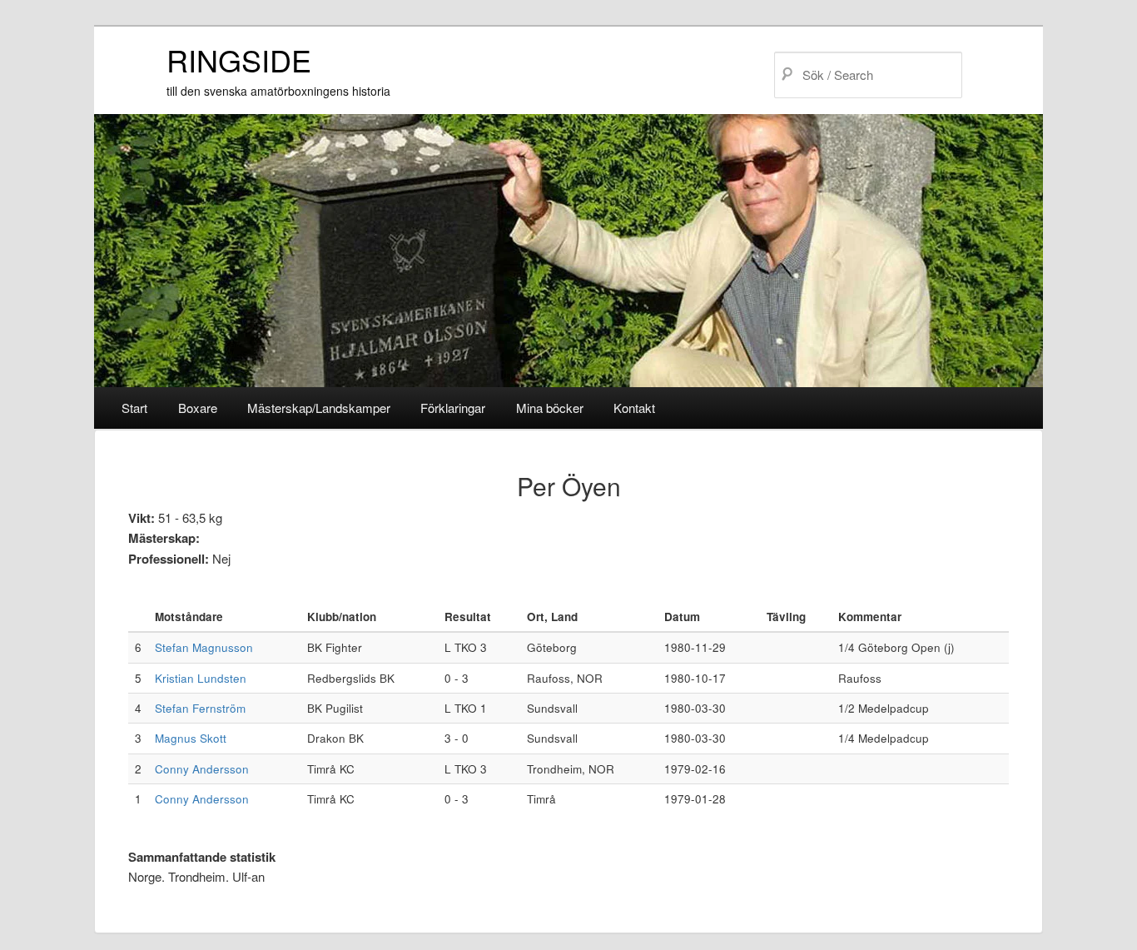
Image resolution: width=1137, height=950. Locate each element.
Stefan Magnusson (204, 647)
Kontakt (634, 407)
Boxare (197, 407)
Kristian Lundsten (200, 678)
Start (134, 407)
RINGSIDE (238, 59)
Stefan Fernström (200, 708)
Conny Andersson (202, 769)
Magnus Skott (190, 738)
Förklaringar (452, 407)
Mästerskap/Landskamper (318, 407)
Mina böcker (549, 407)
